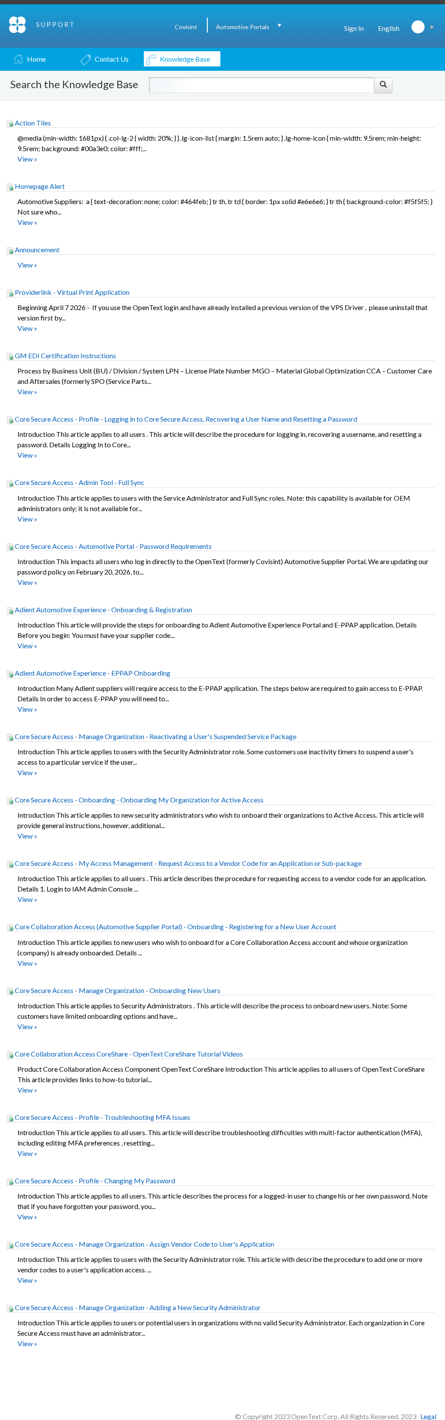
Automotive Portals (242, 26)
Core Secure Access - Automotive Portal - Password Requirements (112, 546)
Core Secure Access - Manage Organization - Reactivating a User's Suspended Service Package (154, 736)
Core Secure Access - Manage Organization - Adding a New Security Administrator (137, 1307)
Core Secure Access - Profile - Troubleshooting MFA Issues (101, 1117)
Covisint (186, 26)
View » (27, 159)
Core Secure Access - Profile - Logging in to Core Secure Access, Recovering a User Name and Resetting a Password (185, 419)
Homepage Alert (39, 186)
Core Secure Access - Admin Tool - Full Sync (78, 482)
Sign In (354, 28)
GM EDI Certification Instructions (64, 355)
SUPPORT (55, 24)
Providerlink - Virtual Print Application (71, 292)
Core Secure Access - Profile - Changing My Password (94, 1180)
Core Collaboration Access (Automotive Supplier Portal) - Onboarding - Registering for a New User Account (174, 926)
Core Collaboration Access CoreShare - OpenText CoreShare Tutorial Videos (128, 1054)
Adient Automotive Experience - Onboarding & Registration (102, 609)
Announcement (36, 249)
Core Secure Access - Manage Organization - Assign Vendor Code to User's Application (143, 1244)
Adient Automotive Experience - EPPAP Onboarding (91, 673)
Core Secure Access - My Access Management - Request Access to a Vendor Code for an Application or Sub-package (187, 863)
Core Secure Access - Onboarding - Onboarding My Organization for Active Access (138, 800)
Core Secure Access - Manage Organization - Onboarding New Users (116, 990)
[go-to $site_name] (18, 24)
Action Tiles (32, 123)
